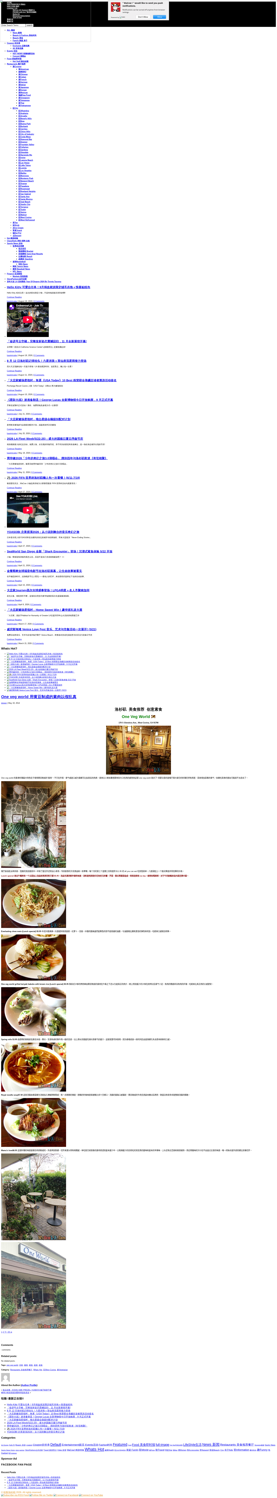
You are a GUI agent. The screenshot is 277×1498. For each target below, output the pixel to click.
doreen (4, 703)
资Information (241, 1449)
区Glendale (23, 152)
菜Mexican (23, 92)
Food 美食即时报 (14, 59)
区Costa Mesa (24, 137)
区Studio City (24, 204)
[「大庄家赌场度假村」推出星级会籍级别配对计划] (28, 667)
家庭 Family (132, 1450)
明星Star (168, 1450)
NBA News (23, 264)
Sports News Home (8, 1450)
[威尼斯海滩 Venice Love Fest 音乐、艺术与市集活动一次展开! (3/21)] (37, 690)
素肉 (26, 1365)
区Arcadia (22, 116)
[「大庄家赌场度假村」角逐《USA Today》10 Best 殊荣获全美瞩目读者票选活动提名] (43, 661)
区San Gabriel (24, 194)
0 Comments (39, 301)
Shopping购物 (259, 1445)
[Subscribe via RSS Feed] (15, 1495)
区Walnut (22, 215)
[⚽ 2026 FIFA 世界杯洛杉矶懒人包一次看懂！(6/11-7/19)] (32, 675)
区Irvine (21, 157)
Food (129, 1445)
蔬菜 (36, 1365)
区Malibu (22, 173)
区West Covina (24, 217)
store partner (20, 1450)
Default (55, 1444)
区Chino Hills (24, 131)
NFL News (17, 271)
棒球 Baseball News (21, 269)
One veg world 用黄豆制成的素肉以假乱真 (38, 697)
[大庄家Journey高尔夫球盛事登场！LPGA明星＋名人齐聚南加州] (34, 685)
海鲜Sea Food (24, 95)
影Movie (144, 1449)
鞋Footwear (13, 1453)
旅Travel (159, 1449)
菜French (22, 79)
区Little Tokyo (24, 165)
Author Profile (29, 1385)
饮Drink (16, 225)
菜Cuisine (17, 66)
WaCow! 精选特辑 (75, 1450)
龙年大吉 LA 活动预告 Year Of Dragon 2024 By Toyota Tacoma (34, 281)
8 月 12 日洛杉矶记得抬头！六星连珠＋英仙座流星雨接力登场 (46, 360)
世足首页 (22, 249)
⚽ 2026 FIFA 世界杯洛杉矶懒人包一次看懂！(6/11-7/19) (43, 477)
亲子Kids (228, 1450)
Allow (159, 17)
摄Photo (152, 1450)
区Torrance (23, 207)
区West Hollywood (26, 220)
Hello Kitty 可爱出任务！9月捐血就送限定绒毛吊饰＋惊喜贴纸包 (48, 287)
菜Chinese (23, 74)
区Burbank (23, 126)
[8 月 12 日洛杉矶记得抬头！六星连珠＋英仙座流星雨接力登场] (34, 659)
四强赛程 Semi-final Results (30, 254)
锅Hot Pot (17, 233)
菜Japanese (23, 87)
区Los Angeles (24, 170)
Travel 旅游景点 (50, 1450)
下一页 (8, 1332)
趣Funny (262, 1449)
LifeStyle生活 (192, 1444)
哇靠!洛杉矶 (9, 1492)
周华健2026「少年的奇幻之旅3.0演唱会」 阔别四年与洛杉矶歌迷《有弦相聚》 (57, 458)
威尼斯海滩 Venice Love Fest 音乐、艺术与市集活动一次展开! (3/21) (51, 629)
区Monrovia (23, 176)
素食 (31, 1365)
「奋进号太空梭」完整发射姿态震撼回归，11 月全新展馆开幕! (47, 341)
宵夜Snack (17, 230)
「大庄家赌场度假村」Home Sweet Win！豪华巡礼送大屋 (44, 609)
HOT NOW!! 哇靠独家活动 (24, 53)
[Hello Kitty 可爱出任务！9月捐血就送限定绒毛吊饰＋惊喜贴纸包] (35, 654)
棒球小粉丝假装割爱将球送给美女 (15, 1393)
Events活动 (91, 1444)
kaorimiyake (12, 301)
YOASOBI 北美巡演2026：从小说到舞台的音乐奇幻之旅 (43, 531)
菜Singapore (24, 98)
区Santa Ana (23, 197)
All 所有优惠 (18, 48)
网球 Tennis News (20, 266)
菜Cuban (22, 77)
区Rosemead (24, 189)
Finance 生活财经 (14, 274)
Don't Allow (143, 17)
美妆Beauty (214, 1450)
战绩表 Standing (25, 259)
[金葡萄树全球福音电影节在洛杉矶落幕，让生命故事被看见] (32, 682)
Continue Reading (14, 297)
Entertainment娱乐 (73, 1444)
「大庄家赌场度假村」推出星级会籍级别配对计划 (38, 419)
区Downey (22, 142)
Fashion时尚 (105, 1445)
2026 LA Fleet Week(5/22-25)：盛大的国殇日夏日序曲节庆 (45, 438)
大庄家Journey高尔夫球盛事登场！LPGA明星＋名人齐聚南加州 (48, 590)
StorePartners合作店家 (17, 279)
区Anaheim (23, 113)
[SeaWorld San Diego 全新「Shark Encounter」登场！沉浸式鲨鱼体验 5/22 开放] (41, 680)
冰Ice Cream (18, 228)
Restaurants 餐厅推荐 (16, 64)
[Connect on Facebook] (66, 1495)
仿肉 (21, 1365)
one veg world (12, 1365)
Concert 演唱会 (19, 56)
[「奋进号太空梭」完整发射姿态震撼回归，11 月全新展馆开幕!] (34, 656)
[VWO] (122, 17)
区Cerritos (22, 129)
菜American (23, 69)
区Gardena (23, 150)
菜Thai (21, 103)
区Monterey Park (25, 178)
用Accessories (193, 1450)
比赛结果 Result (25, 256)
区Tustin (22, 210)
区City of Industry (26, 134)
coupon (29, 1445)
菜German (22, 82)
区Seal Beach (24, 202)
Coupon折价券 (41, 1444)
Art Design (5, 1445)
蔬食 (41, 1365)
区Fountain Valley (26, 144)
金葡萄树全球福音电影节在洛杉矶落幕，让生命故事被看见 (44, 570)
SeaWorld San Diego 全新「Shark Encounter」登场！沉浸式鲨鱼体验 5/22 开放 (59, 551)
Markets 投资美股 (20, 276)
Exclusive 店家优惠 (21, 46)
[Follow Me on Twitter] (41, 1495)
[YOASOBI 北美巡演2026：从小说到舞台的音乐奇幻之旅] (31, 677)
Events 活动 (12, 51)
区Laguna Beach (25, 160)
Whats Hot (37, 1370)
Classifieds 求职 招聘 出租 (18, 241)
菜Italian (22, 85)
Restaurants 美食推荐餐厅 (21, 1370)
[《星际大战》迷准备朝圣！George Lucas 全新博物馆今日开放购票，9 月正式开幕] (42, 664)
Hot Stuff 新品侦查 (21, 61)
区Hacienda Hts (25, 155)
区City (15, 108)
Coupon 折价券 (13, 43)
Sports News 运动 (15, 243)
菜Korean (22, 90)
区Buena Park (24, 124)
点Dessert (17, 236)
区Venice (22, 212)
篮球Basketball (19, 262)
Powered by (115, 17)
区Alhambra (23, 111)
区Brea (21, 121)
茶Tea (15, 223)
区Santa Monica (25, 199)
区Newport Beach (26, 181)
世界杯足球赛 (18, 246)
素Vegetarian (62, 1370)
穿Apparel (204, 1450)
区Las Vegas (23, 163)
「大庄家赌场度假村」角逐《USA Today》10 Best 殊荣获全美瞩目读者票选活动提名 (62, 380)
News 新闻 (211, 1444)
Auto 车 (12, 1445)
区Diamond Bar (25, 139)
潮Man (175, 1450)
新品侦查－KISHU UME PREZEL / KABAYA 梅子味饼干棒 (27, 1390)
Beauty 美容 (20, 1445)
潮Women (182, 1450)
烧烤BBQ (22, 72)
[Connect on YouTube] (91, 1495)
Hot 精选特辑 (12, 238)
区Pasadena (23, 186)
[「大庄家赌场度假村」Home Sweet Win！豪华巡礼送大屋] (32, 688)
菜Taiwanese (24, 100)
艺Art (222, 1450)
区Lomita (22, 168)
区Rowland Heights (26, 191)
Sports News (270, 1445)
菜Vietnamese (24, 105)
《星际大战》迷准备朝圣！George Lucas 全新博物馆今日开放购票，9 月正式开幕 (60, 399)
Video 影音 (61, 1450)
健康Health (109, 1450)
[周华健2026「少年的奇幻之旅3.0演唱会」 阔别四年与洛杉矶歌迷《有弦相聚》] (41, 672)
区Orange (22, 183)
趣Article (253, 1450)
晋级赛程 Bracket (25, 251)
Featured (120, 1444)
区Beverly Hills (25, 118)
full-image (162, 1444)
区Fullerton (23, 147)
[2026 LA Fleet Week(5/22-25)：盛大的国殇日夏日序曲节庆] (32, 669)
